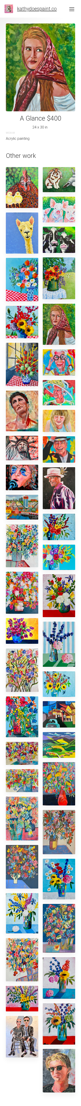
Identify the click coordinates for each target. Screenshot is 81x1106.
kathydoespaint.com (39, 9)
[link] (8, 9)
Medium (10, 133)
